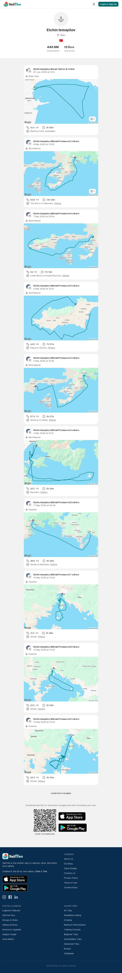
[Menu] (94, 4)
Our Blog (68, 863)
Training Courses (72, 929)
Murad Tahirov (58, 69)
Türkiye (57, 203)
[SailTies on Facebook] (10, 897)
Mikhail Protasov (59, 141)
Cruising (68, 920)
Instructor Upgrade (11, 929)
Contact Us (69, 873)
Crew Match (8, 939)
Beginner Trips (71, 934)
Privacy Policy (71, 878)
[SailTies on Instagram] (4, 897)
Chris (37, 871)
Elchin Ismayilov (41, 69)
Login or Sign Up (108, 4)
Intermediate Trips (73, 939)
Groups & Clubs (10, 920)
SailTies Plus (8, 915)
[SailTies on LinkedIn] (16, 897)
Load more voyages (61, 793)
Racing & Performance (75, 925)
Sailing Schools (10, 925)
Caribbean (69, 953)
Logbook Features (11, 910)
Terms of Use (70, 883)
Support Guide (9, 934)
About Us (68, 859)
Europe (67, 948)
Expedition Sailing (72, 915)
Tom (45, 871)
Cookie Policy (71, 887)
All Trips (68, 910)
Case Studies (70, 868)
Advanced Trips (71, 944)
